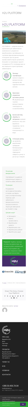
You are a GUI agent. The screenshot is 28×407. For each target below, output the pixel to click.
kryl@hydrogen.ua (7, 388)
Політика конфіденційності (8, 401)
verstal (4, 282)
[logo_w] (4, 2)
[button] (3, 272)
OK (23, 404)
